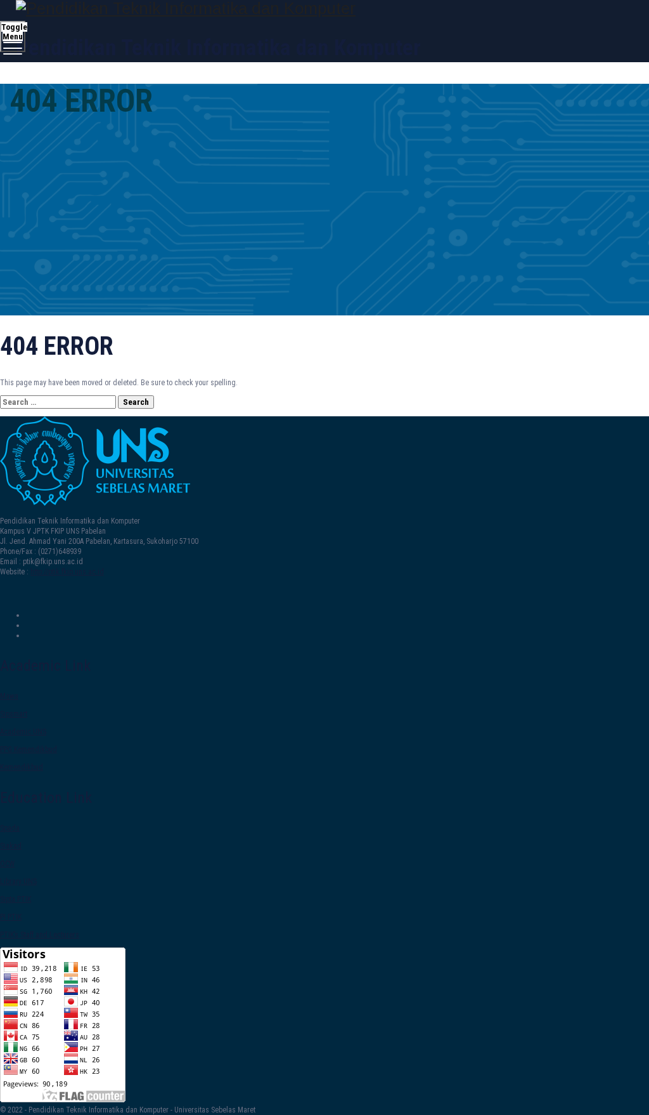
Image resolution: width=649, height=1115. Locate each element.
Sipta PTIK (15, 899)
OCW (7, 863)
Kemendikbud (21, 767)
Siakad (11, 845)
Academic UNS (23, 731)
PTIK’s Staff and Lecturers (39, 934)
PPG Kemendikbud (28, 749)
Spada (10, 828)
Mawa (9, 696)
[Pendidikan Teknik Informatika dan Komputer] (323, 8)
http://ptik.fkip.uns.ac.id (67, 571)
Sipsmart (13, 713)
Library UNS (18, 881)
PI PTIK (11, 917)
